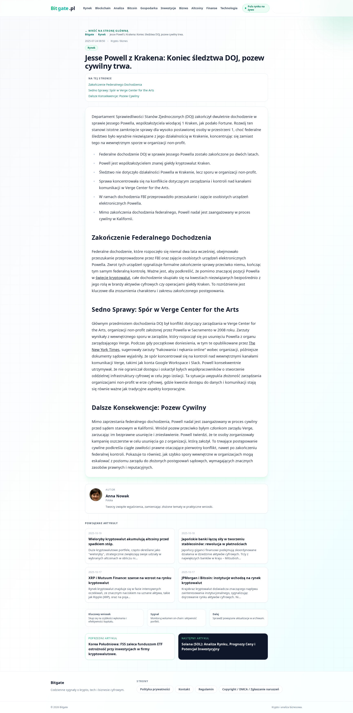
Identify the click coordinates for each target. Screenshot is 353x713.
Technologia (228, 8)
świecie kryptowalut (113, 277)
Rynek (87, 8)
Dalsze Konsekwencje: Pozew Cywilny (113, 96)
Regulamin (206, 689)
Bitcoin (132, 8)
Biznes (183, 8)
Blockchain (103, 8)
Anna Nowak (117, 495)
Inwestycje (168, 8)
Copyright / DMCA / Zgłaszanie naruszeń (250, 689)
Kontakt (184, 689)
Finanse (211, 8)
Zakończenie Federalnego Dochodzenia (115, 84)
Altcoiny (197, 8)
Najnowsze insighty (283, 8)
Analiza (119, 8)
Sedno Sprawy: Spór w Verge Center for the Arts (121, 90)
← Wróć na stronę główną (106, 31)
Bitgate (89, 34)
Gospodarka (149, 8)
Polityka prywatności (155, 689)
